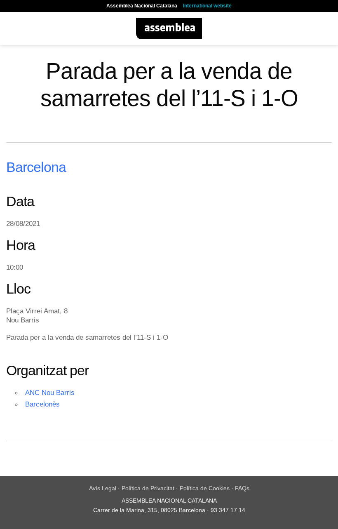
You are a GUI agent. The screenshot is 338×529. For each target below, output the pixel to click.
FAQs (242, 488)
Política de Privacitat (148, 488)
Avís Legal (102, 488)
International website (207, 6)
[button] (11, 28)
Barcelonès (42, 404)
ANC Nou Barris (50, 392)
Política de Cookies (205, 488)
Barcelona (36, 167)
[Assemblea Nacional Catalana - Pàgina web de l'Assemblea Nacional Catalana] (169, 28)
